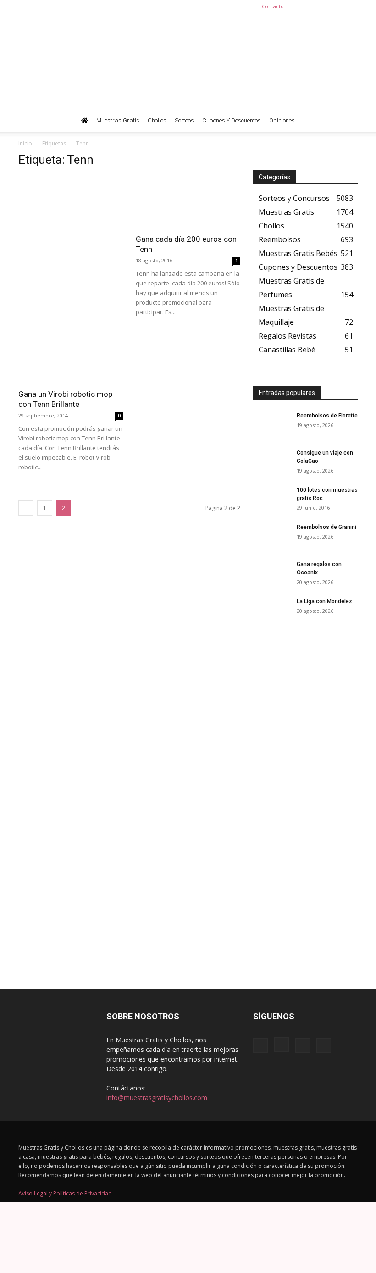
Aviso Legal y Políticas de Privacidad (65, 1193)
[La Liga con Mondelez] (271, 610)
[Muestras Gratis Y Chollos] (188, 61)
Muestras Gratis (117, 120)
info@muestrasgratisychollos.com (156, 1097)
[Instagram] (320, 6)
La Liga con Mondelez (324, 601)
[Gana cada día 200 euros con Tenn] (188, 202)
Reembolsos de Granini (326, 527)
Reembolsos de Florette (327, 415)
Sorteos (184, 120)
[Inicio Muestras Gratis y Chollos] (84, 121)
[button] (347, 121)
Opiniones (282, 120)
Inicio (25, 143)
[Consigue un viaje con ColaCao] (271, 461)
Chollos (157, 120)
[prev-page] (25, 508)
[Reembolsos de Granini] (271, 536)
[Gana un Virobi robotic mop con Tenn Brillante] (70, 358)
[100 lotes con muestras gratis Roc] (271, 498)
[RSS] (336, 6)
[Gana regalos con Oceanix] (271, 573)
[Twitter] (351, 6)
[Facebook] (305, 6)
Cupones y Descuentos (231, 120)
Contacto (273, 6)
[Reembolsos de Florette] (271, 424)
